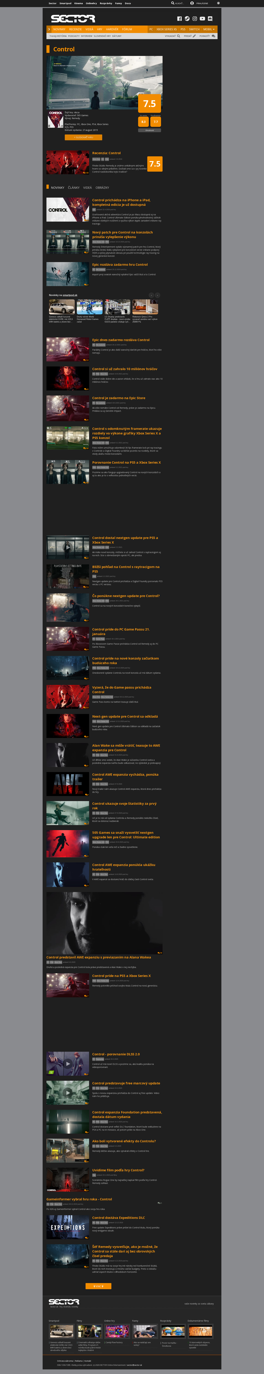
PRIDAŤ (188, 36)
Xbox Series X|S (98, 242)
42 (87, 389)
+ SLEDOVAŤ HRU (83, 137)
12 (87, 824)
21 (161, 1203)
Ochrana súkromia (65, 1361)
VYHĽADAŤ (170, 36)
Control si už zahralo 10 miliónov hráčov (124, 368)
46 (87, 420)
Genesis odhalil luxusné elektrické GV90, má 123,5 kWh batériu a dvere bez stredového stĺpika (61, 1346)
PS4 (97, 374)
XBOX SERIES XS (167, 29)
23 (87, 253)
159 (87, 360)
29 (87, 1190)
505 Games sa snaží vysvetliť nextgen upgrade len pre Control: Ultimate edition (126, 834)
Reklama (78, 1361)
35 (87, 679)
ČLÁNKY (73, 188)
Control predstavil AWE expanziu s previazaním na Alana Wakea (98, 957)
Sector (53, 3)
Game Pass (100, 639)
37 (87, 996)
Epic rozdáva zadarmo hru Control (120, 264)
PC (151, 29)
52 (87, 285)
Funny (118, 3)
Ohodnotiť (149, 130)
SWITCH (194, 29)
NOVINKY (59, 29)
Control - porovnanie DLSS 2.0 (116, 1054)
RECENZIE (75, 29)
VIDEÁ (89, 29)
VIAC (98, 1286)
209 (87, 483)
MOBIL (207, 29)
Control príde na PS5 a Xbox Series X (121, 975)
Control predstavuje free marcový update (126, 1083)
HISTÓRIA (62, 36)
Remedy (76, 118)
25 (87, 737)
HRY (99, 29)
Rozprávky (106, 3)
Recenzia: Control (106, 153)
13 (87, 766)
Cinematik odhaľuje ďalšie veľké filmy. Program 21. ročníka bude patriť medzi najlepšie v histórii (89, 1346)
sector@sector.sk (134, 1365)
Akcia (76, 112)
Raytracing (100, 1059)
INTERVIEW (86, 36)
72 (87, 1267)
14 (87, 886)
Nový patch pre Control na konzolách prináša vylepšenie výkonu (122, 234)
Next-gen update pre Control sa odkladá (125, 716)
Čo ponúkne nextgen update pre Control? (126, 595)
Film (94, 1175)
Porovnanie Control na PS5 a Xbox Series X (126, 462)
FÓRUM (127, 29)
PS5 (183, 29)
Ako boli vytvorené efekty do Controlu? (124, 1141)
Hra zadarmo (100, 269)
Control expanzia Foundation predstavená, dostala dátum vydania (127, 1114)
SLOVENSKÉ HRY (102, 36)
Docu (128, 3)
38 (87, 650)
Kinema (78, 3)
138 (87, 708)
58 (87, 558)
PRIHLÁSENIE (202, 3)
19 (161, 953)
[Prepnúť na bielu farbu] (218, 3)
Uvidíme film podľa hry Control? (118, 1170)
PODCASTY (73, 36)
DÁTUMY (116, 36)
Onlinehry (91, 3)
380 (87, 448)
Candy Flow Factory (114, 1342)
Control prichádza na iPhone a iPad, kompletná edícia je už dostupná (121, 202)
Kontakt (87, 1361)
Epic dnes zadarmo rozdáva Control (121, 339)
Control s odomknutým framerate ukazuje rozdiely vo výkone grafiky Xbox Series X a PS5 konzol (127, 433)
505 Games (82, 115)
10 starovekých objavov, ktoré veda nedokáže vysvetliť (199, 1345)
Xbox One (104, 374)
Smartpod (65, 3)
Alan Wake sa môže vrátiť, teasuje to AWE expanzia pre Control (126, 747)
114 (87, 587)
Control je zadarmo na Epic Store (118, 397)
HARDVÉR (112, 29)
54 (87, 856)
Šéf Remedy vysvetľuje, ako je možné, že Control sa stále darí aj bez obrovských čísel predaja (125, 1251)
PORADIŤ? (205, 36)
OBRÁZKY (102, 188)
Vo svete (143, 115)
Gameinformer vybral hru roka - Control (79, 1199)
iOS (94, 209)
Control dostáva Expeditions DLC (118, 1217)
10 (87, 220)
